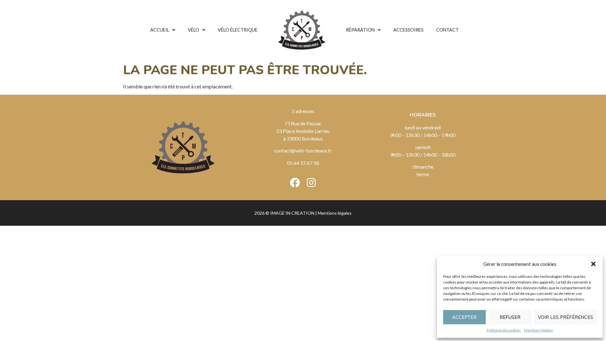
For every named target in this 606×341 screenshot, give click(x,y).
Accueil (159, 30)
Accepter (464, 317)
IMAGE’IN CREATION (292, 213)
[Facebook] (295, 182)
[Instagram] (311, 182)
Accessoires (408, 30)
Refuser (510, 317)
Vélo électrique (238, 30)
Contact (447, 30)
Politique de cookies (504, 330)
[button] (593, 264)
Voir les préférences (565, 317)
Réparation (360, 30)
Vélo (193, 30)
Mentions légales (538, 330)
